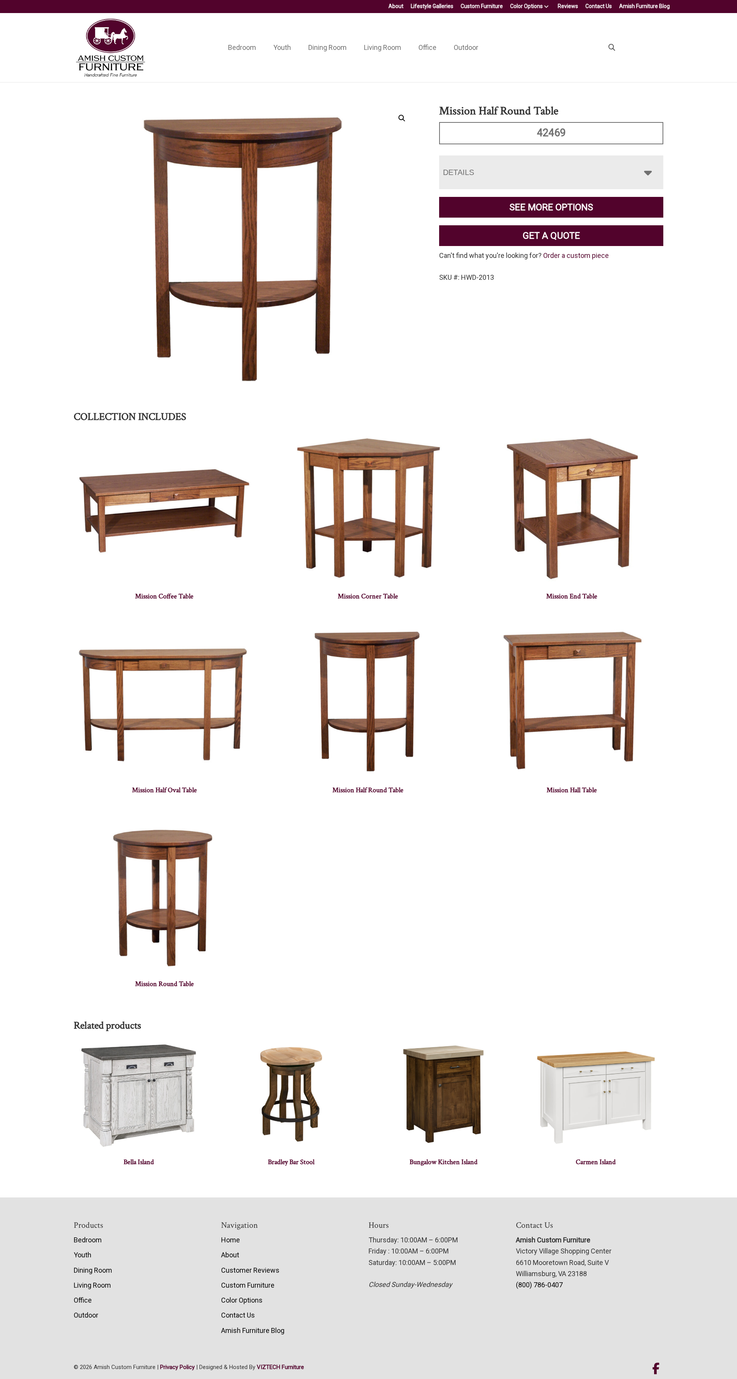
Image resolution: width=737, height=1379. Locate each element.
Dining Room (327, 47)
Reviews (568, 6)
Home (230, 1240)
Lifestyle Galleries (432, 6)
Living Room (382, 47)
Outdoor (466, 47)
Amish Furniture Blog (644, 6)
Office (427, 47)
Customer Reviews (250, 1270)
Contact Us (598, 6)
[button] (402, 118)
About (395, 6)
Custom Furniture (482, 6)
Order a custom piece (576, 255)
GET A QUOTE (551, 235)
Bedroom (242, 47)
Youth (282, 47)
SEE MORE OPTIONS (551, 207)
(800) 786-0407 (539, 1285)
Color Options (526, 6)
